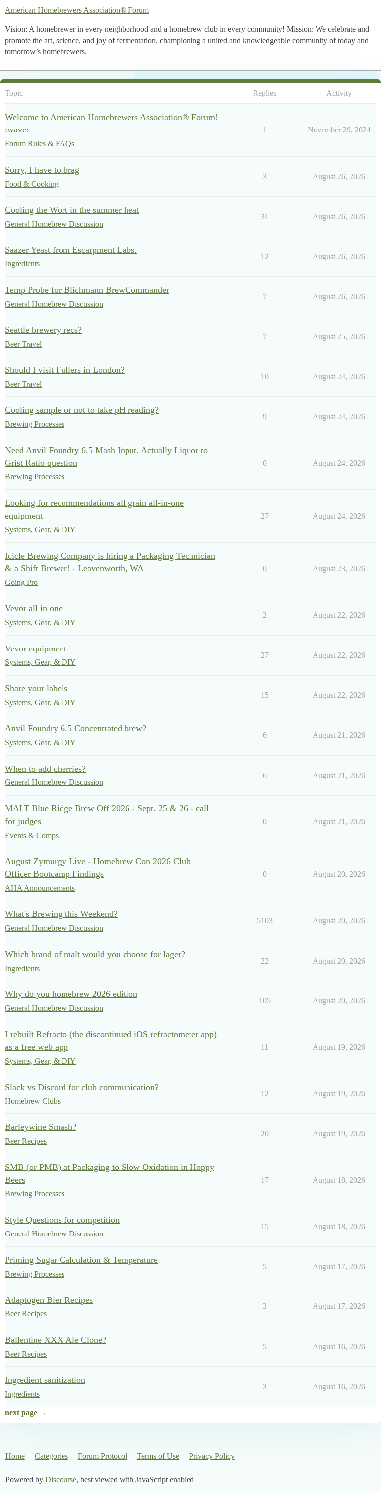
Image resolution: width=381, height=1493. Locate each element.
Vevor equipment (35, 648)
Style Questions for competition (62, 1220)
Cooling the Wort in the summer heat (72, 210)
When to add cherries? (45, 769)
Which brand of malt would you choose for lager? (95, 954)
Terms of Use (158, 1456)
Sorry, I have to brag (42, 170)
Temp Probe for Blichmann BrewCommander (87, 290)
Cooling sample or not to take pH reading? (82, 410)
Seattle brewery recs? (43, 330)
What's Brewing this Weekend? (61, 914)
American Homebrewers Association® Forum (77, 10)
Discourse (60, 1479)
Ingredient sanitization (45, 1380)
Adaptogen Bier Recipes (49, 1300)
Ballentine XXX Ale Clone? (55, 1340)
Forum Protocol (102, 1456)
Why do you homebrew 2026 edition (71, 994)
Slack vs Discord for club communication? (82, 1087)
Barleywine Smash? (40, 1127)
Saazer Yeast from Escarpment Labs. (71, 250)
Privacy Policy (212, 1456)
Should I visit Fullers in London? (65, 370)
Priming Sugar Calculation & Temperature (81, 1260)
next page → (26, 1412)
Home (15, 1456)
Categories (51, 1456)
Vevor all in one (34, 608)
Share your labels (36, 688)
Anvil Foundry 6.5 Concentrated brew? (75, 728)
